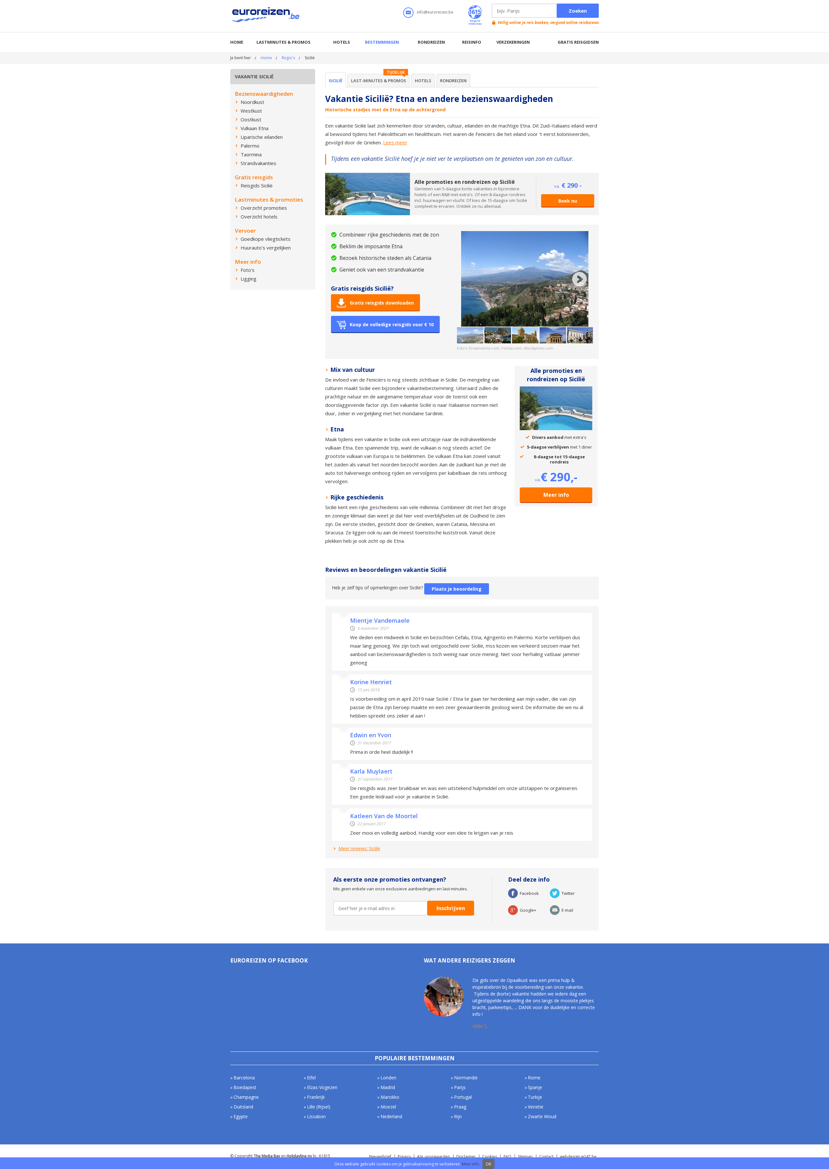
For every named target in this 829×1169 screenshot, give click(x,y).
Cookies (489, 1156)
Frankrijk (316, 1097)
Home (236, 42)
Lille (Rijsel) (318, 1107)
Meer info (556, 494)
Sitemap (525, 1156)
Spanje (535, 1087)
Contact (546, 1156)
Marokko (389, 1097)
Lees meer (395, 142)
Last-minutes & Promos (378, 81)
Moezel (388, 1107)
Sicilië (335, 81)
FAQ (507, 1156)
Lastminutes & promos (283, 42)
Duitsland (243, 1107)
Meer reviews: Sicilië (359, 848)
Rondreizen (431, 42)
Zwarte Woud (542, 1116)
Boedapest (244, 1087)
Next (579, 279)
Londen (388, 1077)
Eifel (311, 1077)
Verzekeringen (513, 42)
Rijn (458, 1116)
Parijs (460, 1087)
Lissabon (316, 1116)
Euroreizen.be (266, 16)
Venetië (535, 1107)
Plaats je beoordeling (457, 589)
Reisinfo (471, 42)
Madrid (387, 1087)
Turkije (535, 1097)
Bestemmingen (382, 42)
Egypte (240, 1116)
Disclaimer (466, 1156)
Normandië (466, 1077)
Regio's (288, 58)
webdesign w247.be (578, 1156)
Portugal (463, 1097)
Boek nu (567, 201)
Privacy (404, 1156)
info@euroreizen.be (435, 12)
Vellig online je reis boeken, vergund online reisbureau (548, 22)
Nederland (391, 1116)
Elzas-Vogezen (322, 1087)
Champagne (246, 1097)
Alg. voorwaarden (433, 1156)
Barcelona (244, 1077)
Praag (460, 1107)
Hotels (341, 42)
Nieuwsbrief (380, 1156)
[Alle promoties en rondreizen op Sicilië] (367, 176)
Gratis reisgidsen (578, 42)
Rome (534, 1077)
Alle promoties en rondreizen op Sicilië (464, 181)
